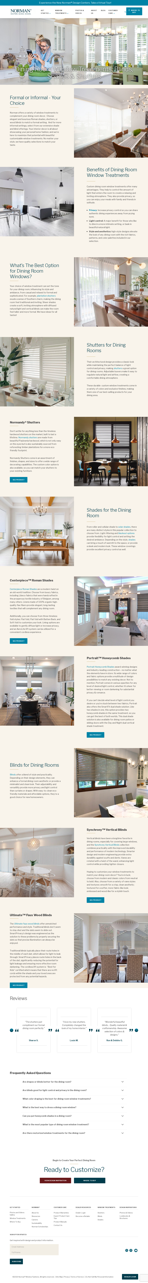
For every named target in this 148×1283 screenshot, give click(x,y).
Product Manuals (60, 1222)
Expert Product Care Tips (61, 1217)
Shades (100, 1220)
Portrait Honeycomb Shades (100, 667)
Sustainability (37, 1223)
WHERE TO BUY (135, 11)
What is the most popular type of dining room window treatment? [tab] (56, 1124)
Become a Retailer (83, 1216)
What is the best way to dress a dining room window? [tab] (49, 1107)
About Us (94, 11)
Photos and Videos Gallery (17, 1214)
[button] (125, 12)
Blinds (100, 1216)
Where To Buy (15, 1222)
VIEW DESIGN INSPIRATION (55, 1180)
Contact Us (58, 1225)
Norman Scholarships (40, 1227)
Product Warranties (61, 1213)
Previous (8, 53)
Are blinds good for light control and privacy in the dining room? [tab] (55, 1090)
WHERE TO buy (89, 1180)
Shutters (101, 1213)
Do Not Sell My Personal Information (99, 1277)
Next (139, 53)
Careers (35, 1220)
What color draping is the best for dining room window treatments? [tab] (57, 1099)
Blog (103, 10)
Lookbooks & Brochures (125, 1217)
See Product (19, 480)
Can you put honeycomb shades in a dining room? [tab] (47, 1116)
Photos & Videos (79, 11)
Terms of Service (77, 1277)
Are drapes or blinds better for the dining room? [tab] (47, 1081)
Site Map (59, 1277)
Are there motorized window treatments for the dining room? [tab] (54, 1133)
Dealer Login (81, 1213)
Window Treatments (60, 11)
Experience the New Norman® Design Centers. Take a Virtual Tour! (75, 2)
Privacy (66, 1277)
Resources (36, 1216)
